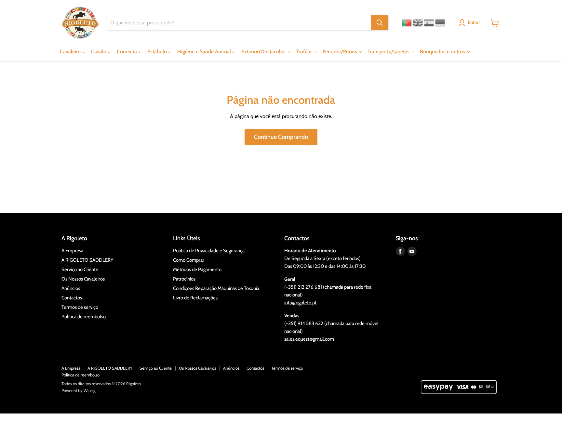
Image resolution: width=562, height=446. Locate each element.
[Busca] (379, 22)
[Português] (406, 22)
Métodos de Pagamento (197, 269)
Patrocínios (184, 279)
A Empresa (72, 251)
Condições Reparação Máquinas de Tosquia (216, 288)
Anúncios (70, 288)
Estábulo (157, 51)
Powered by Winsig (78, 390)
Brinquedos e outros (443, 51)
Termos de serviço (79, 307)
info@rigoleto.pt (300, 303)
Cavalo (99, 51)
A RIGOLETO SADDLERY (87, 260)
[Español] (429, 22)
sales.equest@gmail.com (309, 339)
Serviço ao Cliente (79, 269)
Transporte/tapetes (389, 51)
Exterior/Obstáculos (264, 51)
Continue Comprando (281, 136)
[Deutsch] (440, 22)
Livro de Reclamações (195, 298)
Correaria (127, 51)
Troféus (305, 51)
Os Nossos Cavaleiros (83, 279)
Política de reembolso (83, 317)
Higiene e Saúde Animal (204, 51)
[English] (417, 22)
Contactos (71, 298)
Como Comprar (188, 260)
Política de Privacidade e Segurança (209, 251)
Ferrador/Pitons (340, 51)
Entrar (474, 22)
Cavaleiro (71, 51)
